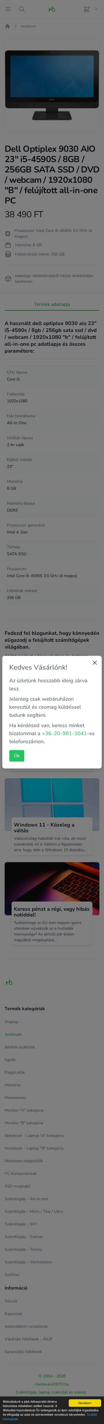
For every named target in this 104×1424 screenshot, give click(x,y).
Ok (17, 756)
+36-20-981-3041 (64, 733)
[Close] (94, 662)
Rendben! (85, 1403)
